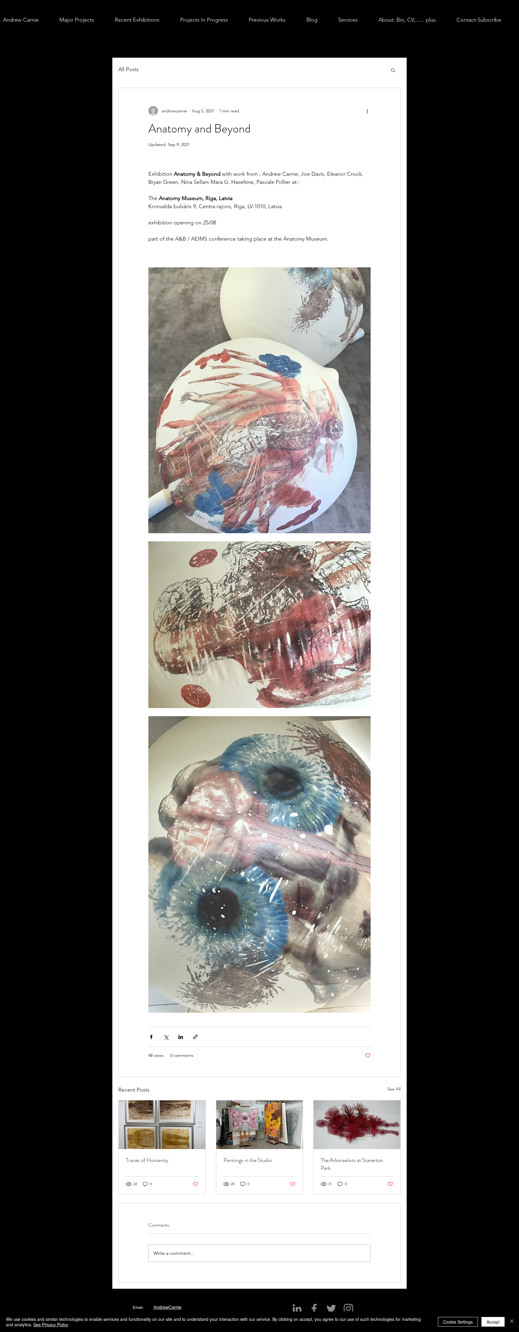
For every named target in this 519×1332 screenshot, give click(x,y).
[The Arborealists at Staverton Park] (357, 1124)
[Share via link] (195, 1037)
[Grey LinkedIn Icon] (297, 1308)
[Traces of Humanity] (162, 1124)
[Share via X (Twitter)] (166, 1037)
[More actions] (367, 110)
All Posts (128, 69)
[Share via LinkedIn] (181, 1037)
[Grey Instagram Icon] (348, 1308)
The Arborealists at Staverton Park (352, 1164)
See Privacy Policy (50, 1324)
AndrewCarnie (167, 1307)
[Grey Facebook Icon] (314, 1308)
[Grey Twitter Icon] (331, 1308)
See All (394, 1089)
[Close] (511, 1321)
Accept (493, 1322)
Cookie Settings (458, 1322)
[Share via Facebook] (151, 1037)
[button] (84, 19)
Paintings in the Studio (247, 1160)
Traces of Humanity (147, 1160)
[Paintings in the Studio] (259, 1124)
